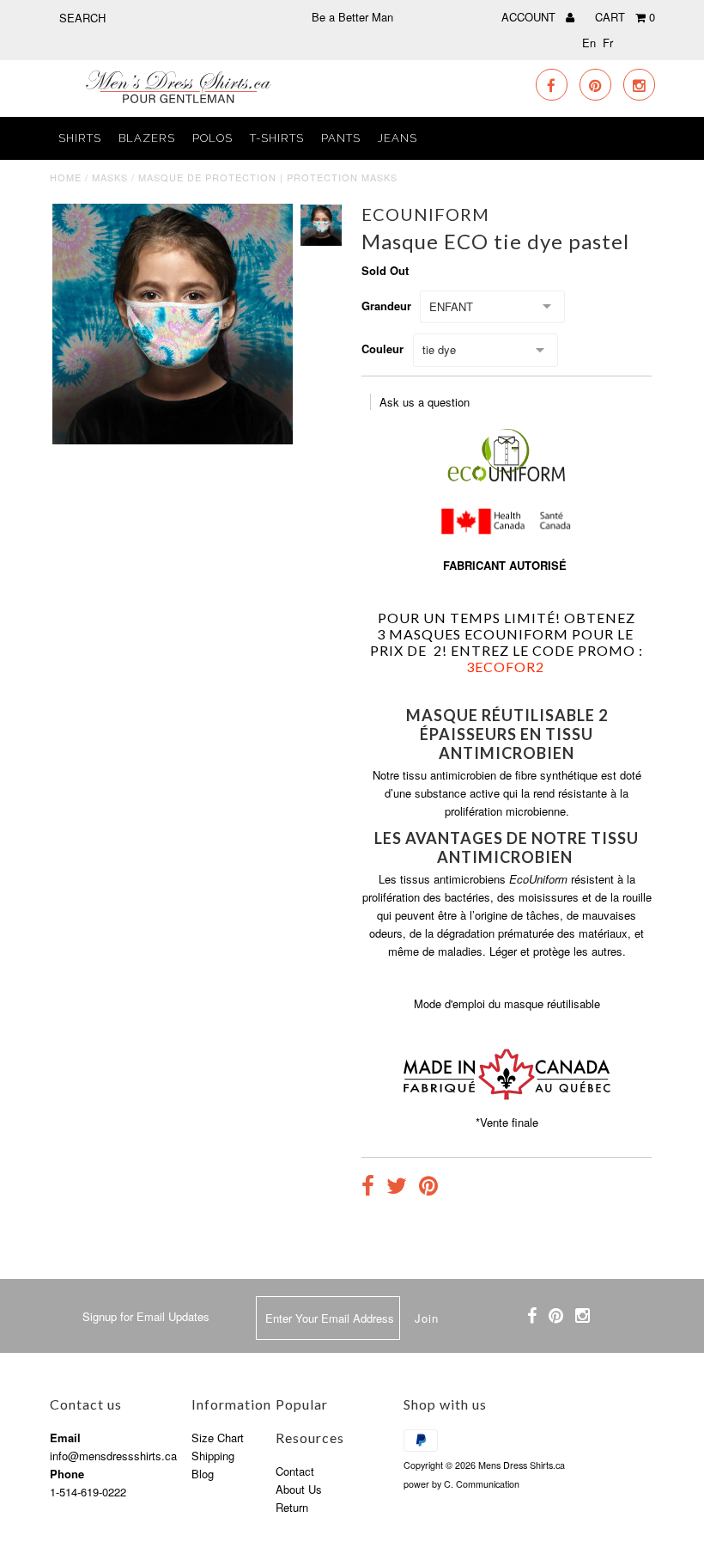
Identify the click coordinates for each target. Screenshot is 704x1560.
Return (292, 1507)
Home (66, 177)
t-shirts (277, 138)
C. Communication (481, 1483)
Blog (202, 1473)
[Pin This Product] (428, 1188)
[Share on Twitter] (396, 1188)
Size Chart (217, 1437)
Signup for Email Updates (145, 1316)
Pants (341, 138)
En (589, 42)
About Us (299, 1489)
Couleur (382, 348)
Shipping (212, 1455)
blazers (146, 138)
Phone (67, 1473)
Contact (295, 1471)
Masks (110, 177)
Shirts (79, 138)
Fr (608, 42)
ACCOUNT (530, 17)
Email (65, 1437)
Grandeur (386, 305)
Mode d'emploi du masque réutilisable (507, 1003)
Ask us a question (424, 402)
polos (212, 138)
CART (625, 17)
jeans (397, 138)
